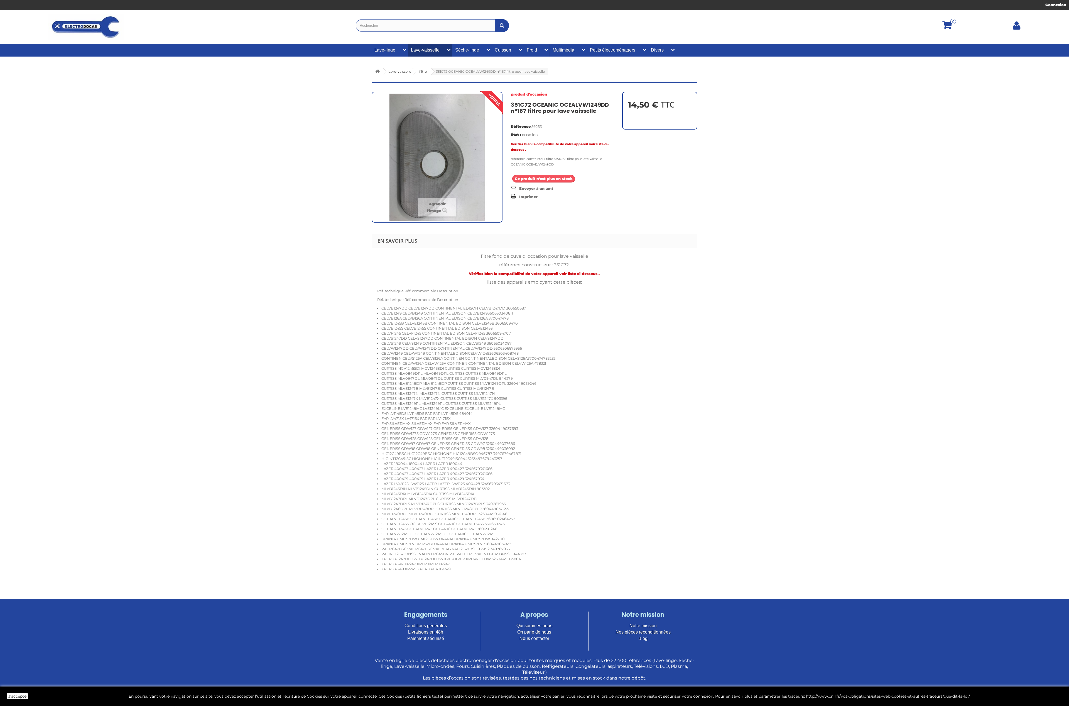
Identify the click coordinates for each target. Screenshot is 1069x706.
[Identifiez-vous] (1017, 27)
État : (516, 134)
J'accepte (17, 696)
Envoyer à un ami (536, 188)
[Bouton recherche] (502, 25)
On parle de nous (534, 632)
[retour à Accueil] (377, 71)
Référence (521, 126)
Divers (657, 50)
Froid (532, 50)
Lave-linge (384, 50)
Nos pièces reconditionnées (643, 632)
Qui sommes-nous (534, 625)
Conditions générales (425, 625)
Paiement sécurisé (425, 638)
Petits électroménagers (612, 50)
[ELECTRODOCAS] (86, 27)
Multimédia (563, 50)
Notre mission (643, 625)
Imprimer (528, 196)
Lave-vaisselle (425, 50)
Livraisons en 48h (425, 632)
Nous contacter (534, 638)
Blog (643, 638)
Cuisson (503, 50)
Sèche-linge (467, 50)
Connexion (1055, 5)
